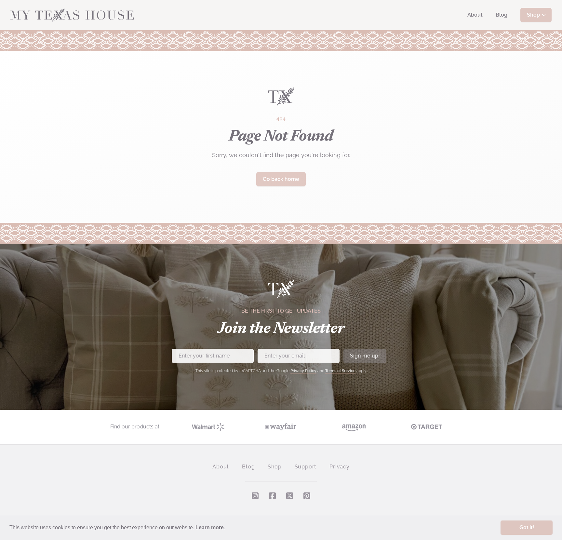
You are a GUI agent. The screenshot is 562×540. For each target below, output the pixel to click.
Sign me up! (365, 356)
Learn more (209, 527)
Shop (533, 15)
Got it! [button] (526, 527)
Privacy (339, 467)
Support (306, 467)
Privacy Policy (303, 371)
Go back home (281, 179)
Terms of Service (340, 371)
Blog (501, 15)
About (475, 15)
